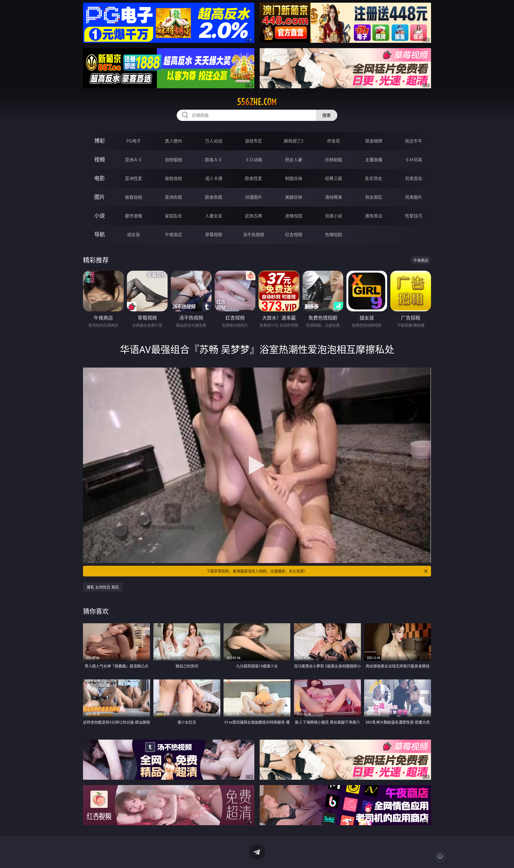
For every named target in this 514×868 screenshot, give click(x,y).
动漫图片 (253, 197)
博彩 (99, 140)
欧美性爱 (253, 178)
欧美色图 (213, 197)
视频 (99, 159)
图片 (99, 197)
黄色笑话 (373, 216)
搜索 (326, 115)
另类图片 (413, 197)
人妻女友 (213, 216)
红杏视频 (293, 235)
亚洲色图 (173, 197)
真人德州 (173, 141)
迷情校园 (293, 216)
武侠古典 (253, 216)
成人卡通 (213, 178)
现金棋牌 (373, 141)
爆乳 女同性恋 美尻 (103, 587)
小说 (99, 215)
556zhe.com (257, 101)
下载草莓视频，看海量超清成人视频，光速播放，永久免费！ (257, 570)
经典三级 (333, 178)
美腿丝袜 (293, 197)
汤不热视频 (253, 235)
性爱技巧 (413, 216)
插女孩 (133, 235)
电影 (99, 178)
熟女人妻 (293, 160)
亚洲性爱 (133, 178)
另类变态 (413, 178)
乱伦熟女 (373, 178)
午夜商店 (173, 235)
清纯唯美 (333, 197)
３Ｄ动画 (253, 160)
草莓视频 (213, 235)
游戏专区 (253, 141)
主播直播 (373, 160)
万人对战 (213, 141)
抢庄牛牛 (413, 141)
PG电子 (133, 141)
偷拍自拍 (173, 178)
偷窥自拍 (133, 197)
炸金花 (333, 141)
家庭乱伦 (173, 216)
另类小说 (333, 216)
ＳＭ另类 (413, 160)
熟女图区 (373, 197)
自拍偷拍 (173, 160)
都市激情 (133, 216)
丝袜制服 (333, 160)
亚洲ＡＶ (133, 160)
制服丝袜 (293, 178)
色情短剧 (333, 235)
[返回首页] (440, 856)
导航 (99, 234)
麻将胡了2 (293, 141)
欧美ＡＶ (213, 160)
